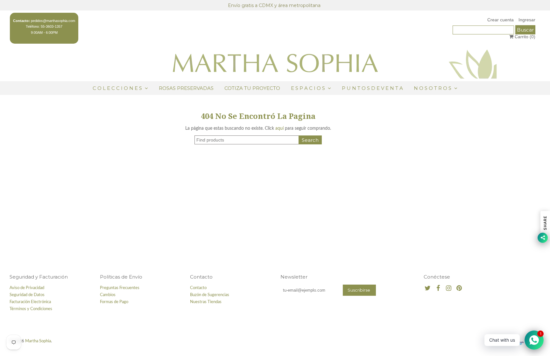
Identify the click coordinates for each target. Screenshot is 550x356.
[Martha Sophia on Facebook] (438, 289)
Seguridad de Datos (27, 295)
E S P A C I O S (308, 88)
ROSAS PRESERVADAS (186, 88)
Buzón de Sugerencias (209, 295)
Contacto (198, 288)
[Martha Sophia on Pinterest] (459, 289)
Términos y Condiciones (31, 309)
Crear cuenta (500, 20)
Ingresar (526, 20)
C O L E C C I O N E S (118, 88)
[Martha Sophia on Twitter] (428, 289)
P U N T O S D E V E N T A (372, 88)
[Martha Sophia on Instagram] (449, 289)
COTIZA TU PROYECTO (252, 88)
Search (310, 140)
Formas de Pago (114, 302)
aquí (279, 128)
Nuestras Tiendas (206, 302)
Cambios (108, 295)
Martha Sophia (38, 341)
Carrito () (524, 36)
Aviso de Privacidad (27, 288)
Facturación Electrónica (30, 302)
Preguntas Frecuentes (119, 288)
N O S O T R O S (432, 88)
